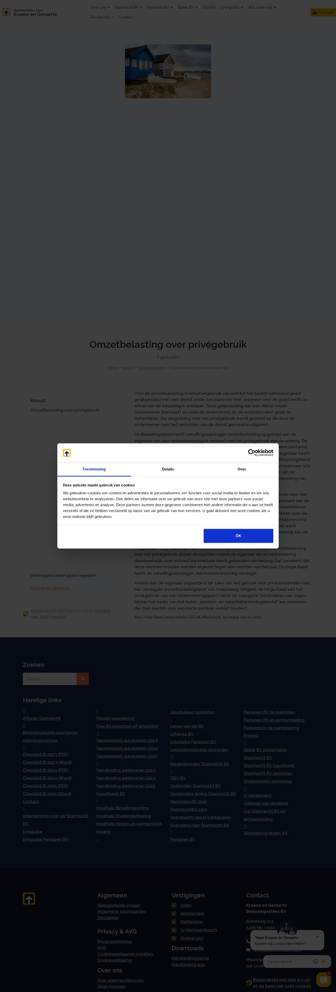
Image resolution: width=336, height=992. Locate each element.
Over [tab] (242, 469)
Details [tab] (168, 469)
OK (238, 536)
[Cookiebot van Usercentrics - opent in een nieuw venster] (251, 452)
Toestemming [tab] (94, 469)
